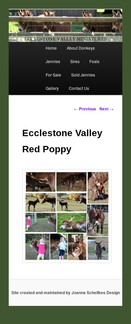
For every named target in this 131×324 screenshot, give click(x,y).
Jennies (53, 61)
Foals (94, 61)
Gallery (52, 88)
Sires (75, 61)
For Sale (53, 74)
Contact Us (79, 88)
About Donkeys (81, 48)
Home (51, 48)
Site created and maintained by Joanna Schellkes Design (65, 292)
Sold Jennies (83, 74)
